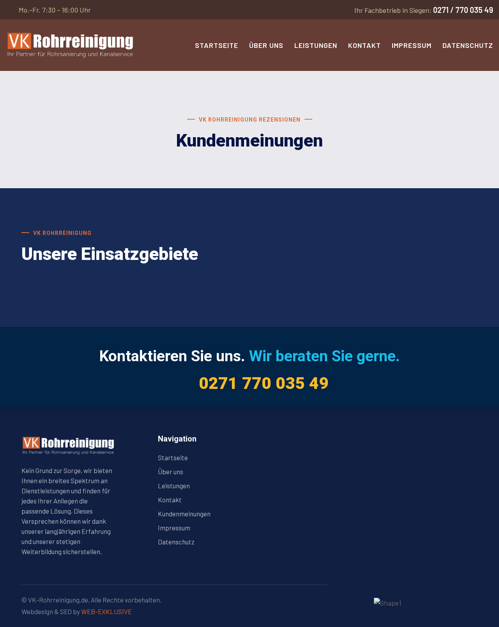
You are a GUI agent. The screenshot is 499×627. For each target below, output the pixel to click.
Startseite (216, 45)
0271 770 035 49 (264, 383)
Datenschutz (467, 45)
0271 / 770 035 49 (463, 9)
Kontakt (364, 45)
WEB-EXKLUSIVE (106, 611)
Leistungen (315, 45)
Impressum (412, 45)
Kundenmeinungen (184, 513)
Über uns (266, 45)
